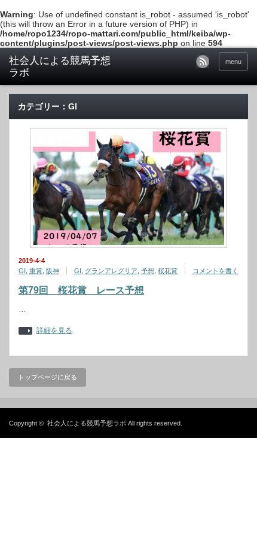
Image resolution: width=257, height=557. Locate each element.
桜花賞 (168, 270)
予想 (147, 270)
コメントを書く (215, 270)
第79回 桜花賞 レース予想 (81, 290)
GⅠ (22, 270)
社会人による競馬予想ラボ (60, 66)
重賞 (35, 270)
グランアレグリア (111, 270)
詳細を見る (54, 331)
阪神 (52, 270)
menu (233, 61)
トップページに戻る (47, 377)
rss (202, 61)
